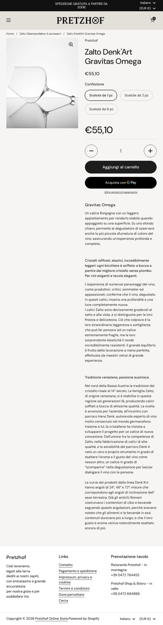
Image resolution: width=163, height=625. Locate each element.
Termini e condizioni (74, 588)
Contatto (66, 565)
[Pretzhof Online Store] (80, 20)
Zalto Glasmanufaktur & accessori (40, 33)
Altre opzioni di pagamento (120, 192)
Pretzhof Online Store (51, 618)
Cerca (63, 600)
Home (10, 33)
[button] (152, 20)
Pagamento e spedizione (78, 571)
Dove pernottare (71, 594)
